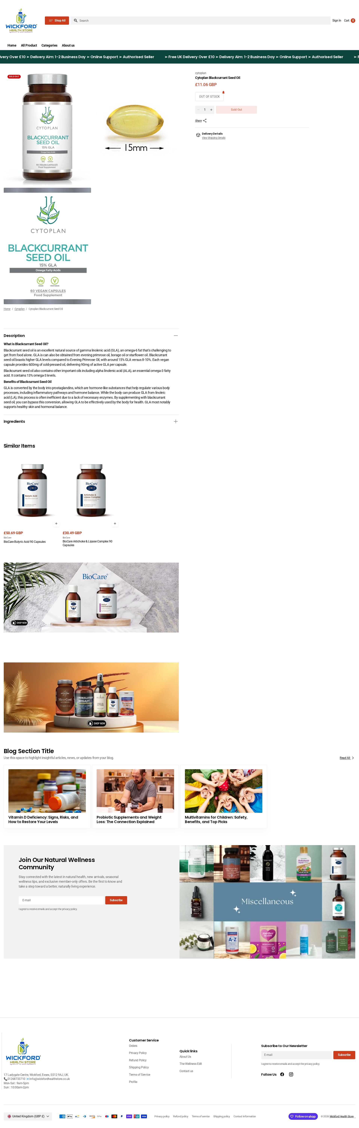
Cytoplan (20, 308)
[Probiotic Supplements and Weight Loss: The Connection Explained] (135, 796)
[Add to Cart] (56, 524)
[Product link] (32, 498)
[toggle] (176, 336)
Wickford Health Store (342, 1116)
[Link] (91, 598)
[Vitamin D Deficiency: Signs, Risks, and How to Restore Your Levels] (47, 796)
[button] (336, 20)
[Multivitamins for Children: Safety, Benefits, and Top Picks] (223, 796)
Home (7, 308)
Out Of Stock (209, 96)
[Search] (74, 20)
